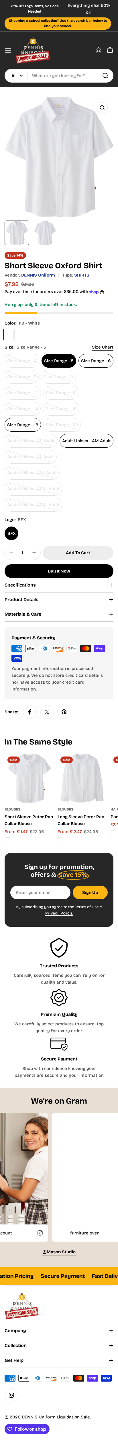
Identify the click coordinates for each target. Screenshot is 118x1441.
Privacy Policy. (59, 913)
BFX (11, 533)
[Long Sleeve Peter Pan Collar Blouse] (82, 778)
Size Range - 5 (59, 360)
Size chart (102, 347)
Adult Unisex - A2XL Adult (33, 491)
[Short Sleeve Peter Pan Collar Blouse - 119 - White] (7, 840)
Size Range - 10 (24, 395)
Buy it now (59, 571)
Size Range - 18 (22, 424)
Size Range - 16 (62, 411)
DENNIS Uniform (38, 275)
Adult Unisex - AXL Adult (32, 475)
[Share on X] (47, 712)
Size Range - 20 (63, 427)
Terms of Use (87, 906)
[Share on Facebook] (30, 712)
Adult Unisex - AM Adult (86, 440)
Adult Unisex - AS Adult (31, 443)
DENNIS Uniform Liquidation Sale (56, 1417)
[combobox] (59, 76)
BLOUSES (12, 809)
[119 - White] (9, 334)
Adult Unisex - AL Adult (30, 459)
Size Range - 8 (60, 379)
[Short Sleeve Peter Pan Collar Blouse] (29, 778)
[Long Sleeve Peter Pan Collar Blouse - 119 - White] (60, 840)
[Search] (105, 75)
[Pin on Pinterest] (64, 712)
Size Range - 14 (24, 411)
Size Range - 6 (96, 360)
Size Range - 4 (23, 363)
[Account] (98, 50)
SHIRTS (81, 275)
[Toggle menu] (8, 50)
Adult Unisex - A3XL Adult (33, 507)
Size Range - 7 (23, 379)
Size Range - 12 (62, 395)
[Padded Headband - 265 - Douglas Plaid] (113, 833)
